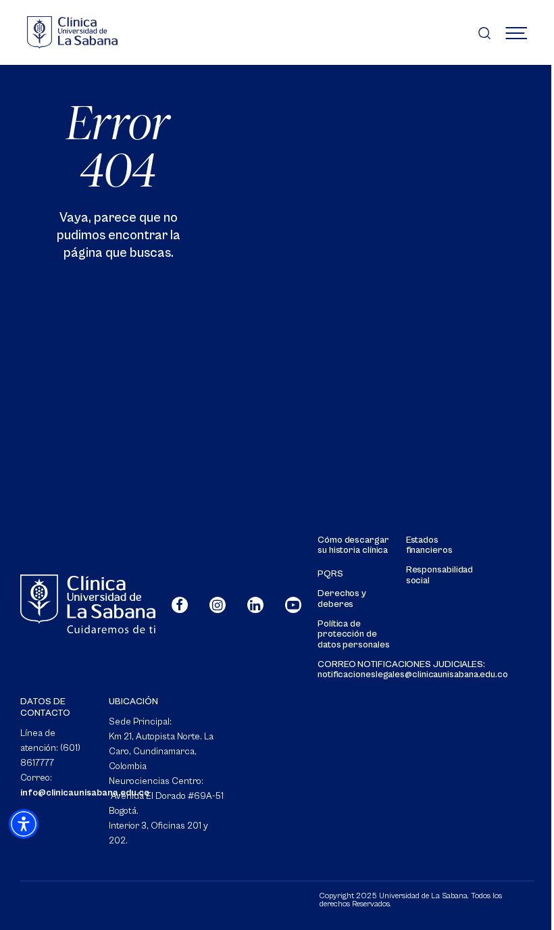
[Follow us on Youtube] (293, 605)
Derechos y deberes (342, 599)
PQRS (330, 574)
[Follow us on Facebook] (180, 605)
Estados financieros (429, 545)
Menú (516, 32)
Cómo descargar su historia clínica (353, 545)
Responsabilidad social (440, 575)
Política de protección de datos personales (354, 634)
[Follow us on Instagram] (217, 605)
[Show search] (484, 32)
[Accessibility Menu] (24, 824)
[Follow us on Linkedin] (255, 605)
